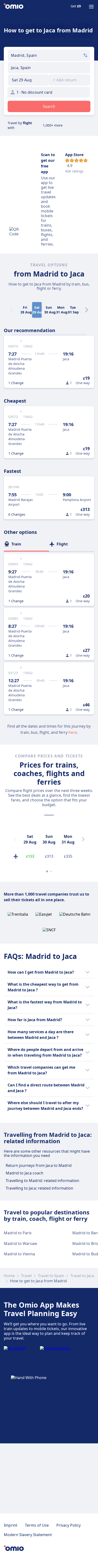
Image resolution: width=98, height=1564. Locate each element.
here (73, 732)
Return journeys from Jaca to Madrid (39, 1165)
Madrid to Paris (18, 1232)
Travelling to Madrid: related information (42, 1180)
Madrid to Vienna (19, 1253)
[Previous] (15, 839)
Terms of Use (37, 1525)
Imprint (10, 1525)
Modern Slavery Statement (28, 1534)
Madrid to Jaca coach (24, 1173)
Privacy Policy (68, 1525)
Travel (26, 1275)
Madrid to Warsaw (20, 1243)
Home (9, 1275)
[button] (28, 80)
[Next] (86, 310)
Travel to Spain (51, 1275)
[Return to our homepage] (13, 6)
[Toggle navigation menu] (91, 6)
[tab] (26, 544)
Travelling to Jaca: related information (39, 1188)
